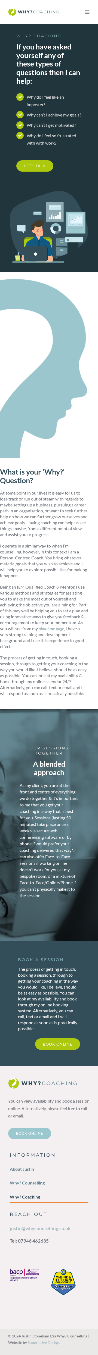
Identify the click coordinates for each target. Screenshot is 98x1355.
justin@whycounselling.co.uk (40, 1228)
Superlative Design (43, 1342)
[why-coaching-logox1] (38, 10)
